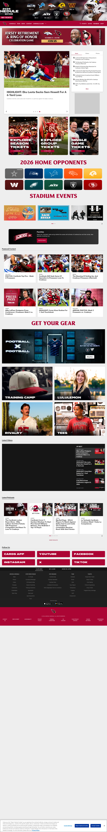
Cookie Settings (88, 620)
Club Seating (90, 582)
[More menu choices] (45, 23)
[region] (53, 826)
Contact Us (5, 620)
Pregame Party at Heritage (90, 590)
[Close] (104, 826)
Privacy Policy (40, 620)
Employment (73, 595)
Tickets (90, 574)
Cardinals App (52, 576)
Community (14, 587)
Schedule (73, 576)
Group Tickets (90, 587)
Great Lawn (30, 593)
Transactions (73, 587)
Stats (73, 582)
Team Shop (14, 593)
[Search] (80, 23)
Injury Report (73, 585)
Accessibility (28, 619)
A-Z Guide (30, 576)
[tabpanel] (87, 73)
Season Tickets (89, 579)
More (87, 89)
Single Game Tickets (89, 576)
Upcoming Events (31, 595)
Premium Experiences (90, 585)
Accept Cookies (96, 825)
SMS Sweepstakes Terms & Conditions (52, 587)
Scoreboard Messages (31, 579)
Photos (14, 579)
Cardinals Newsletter (52, 579)
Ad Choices (63, 620)
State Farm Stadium (31, 574)
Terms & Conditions (52, 620)
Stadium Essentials (30, 585)
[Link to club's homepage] (5, 23)
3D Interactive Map (30, 582)
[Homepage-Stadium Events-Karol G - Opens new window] (20, 213)
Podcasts (14, 585)
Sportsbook (30, 590)
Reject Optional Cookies (82, 825)
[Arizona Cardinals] (53, 611)
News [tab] (76, 53)
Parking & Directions (30, 587)
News (14, 576)
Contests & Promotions (52, 585)
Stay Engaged (52, 574)
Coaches (73, 590)
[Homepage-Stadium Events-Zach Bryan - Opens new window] (53, 213)
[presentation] (6, 112)
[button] (34, 112)
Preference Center (100, 620)
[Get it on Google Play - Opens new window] (59, 604)
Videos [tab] (87, 53)
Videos (14, 582)
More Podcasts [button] (53, 540)
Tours (30, 598)
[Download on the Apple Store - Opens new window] (47, 603)
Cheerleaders (14, 590)
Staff (73, 593)
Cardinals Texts (52, 582)
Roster (72, 579)
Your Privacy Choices (75, 620)
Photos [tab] (98, 53)
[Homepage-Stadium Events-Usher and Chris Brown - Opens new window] (87, 213)
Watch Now (42, 240)
